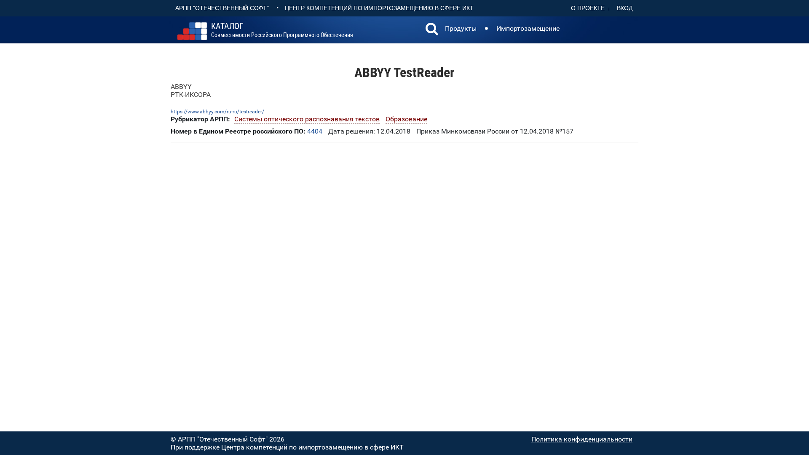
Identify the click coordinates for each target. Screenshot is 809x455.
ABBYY (181, 87)
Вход (624, 8)
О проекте (588, 8)
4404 (314, 131)
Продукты (461, 28)
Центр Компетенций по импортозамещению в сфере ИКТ (379, 8)
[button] (432, 30)
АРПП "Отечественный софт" (222, 8)
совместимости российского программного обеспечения (282, 30)
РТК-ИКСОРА (191, 95)
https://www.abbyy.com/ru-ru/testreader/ (217, 112)
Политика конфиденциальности (581, 439)
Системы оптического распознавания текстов (307, 119)
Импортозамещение (528, 28)
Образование (406, 119)
